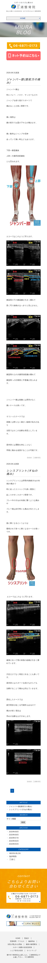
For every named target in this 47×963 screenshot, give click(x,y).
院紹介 (26, 938)
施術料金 (31, 941)
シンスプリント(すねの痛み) (20, 809)
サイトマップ (31, 950)
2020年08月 (14, 835)
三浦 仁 (12, 859)
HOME (18, 938)
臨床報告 (13, 856)
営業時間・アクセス (17, 941)
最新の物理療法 (31, 944)
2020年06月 (14, 841)
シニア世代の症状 (16, 950)
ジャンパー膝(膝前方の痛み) (20, 806)
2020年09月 (14, 832)
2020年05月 (14, 844)
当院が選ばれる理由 (15, 944)
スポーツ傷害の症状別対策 (22, 947)
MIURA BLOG (15, 853)
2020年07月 (14, 838)
